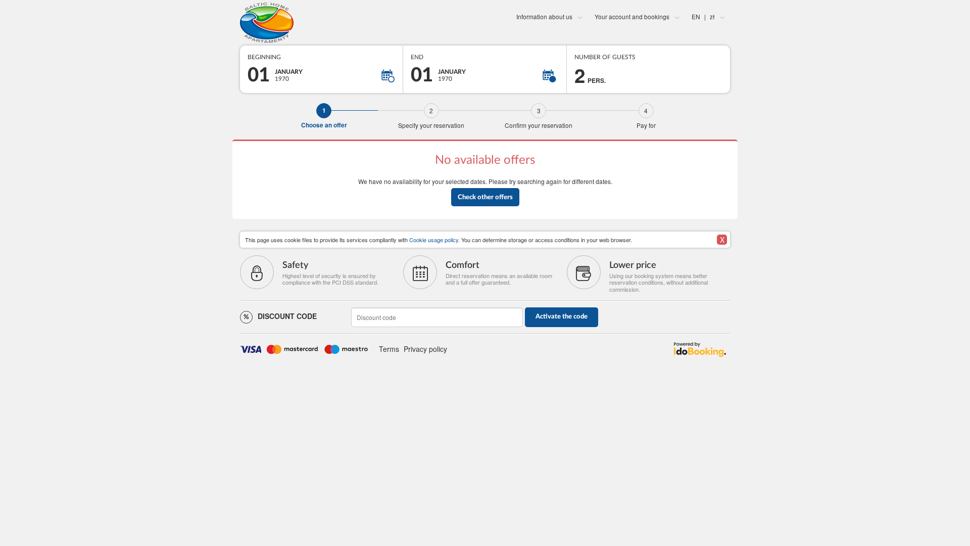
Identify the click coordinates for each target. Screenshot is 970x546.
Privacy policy (425, 349)
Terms (389, 349)
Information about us (544, 16)
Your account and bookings (632, 16)
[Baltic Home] (321, 23)
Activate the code (562, 316)
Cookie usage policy (433, 240)
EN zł (703, 16)
